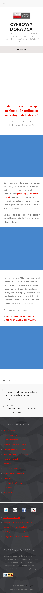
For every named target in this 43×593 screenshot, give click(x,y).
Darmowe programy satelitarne (15, 454)
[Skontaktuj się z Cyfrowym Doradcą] (17, 510)
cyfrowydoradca (24, 121)
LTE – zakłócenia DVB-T (13, 468)
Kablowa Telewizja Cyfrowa (14, 449)
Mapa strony (8, 492)
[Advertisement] (21, 75)
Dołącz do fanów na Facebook (15, 527)
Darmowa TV (8, 464)
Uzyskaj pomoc (9, 430)
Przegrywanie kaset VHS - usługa (16, 536)
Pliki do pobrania (10, 435)
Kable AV (7, 478)
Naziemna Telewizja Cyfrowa (14, 444)
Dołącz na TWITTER (11, 517)
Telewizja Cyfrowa (10, 440)
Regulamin (7, 488)
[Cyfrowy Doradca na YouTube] (35, 510)
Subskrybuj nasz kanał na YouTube (17, 532)
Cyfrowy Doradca (21, 27)
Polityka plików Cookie (12, 483)
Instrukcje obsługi (10, 459)
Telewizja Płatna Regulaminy (14, 473)
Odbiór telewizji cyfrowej (16, 380)
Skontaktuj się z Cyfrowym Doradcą (17, 522)
